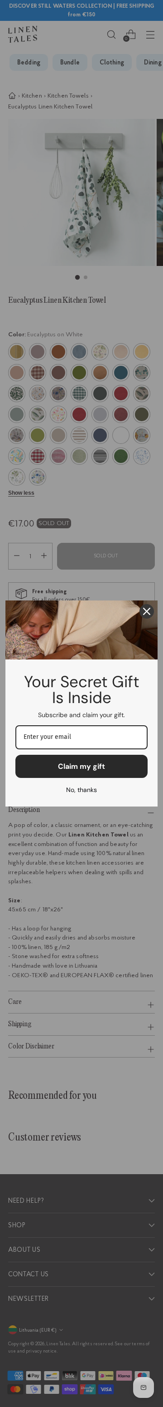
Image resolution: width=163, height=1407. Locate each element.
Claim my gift (81, 766)
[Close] (147, 611)
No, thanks (81, 790)
